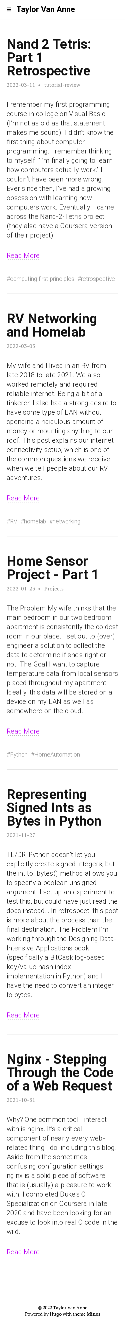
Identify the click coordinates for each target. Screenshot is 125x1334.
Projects (54, 588)
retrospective (98, 279)
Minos (93, 1314)
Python (19, 754)
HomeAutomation (57, 754)
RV (13, 521)
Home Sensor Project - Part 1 (53, 567)
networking (66, 521)
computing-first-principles (42, 279)
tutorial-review (62, 84)
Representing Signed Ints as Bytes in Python (54, 808)
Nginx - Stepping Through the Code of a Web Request (60, 1072)
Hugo (56, 1314)
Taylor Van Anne (45, 9)
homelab (35, 521)
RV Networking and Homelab (52, 325)
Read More (23, 256)
